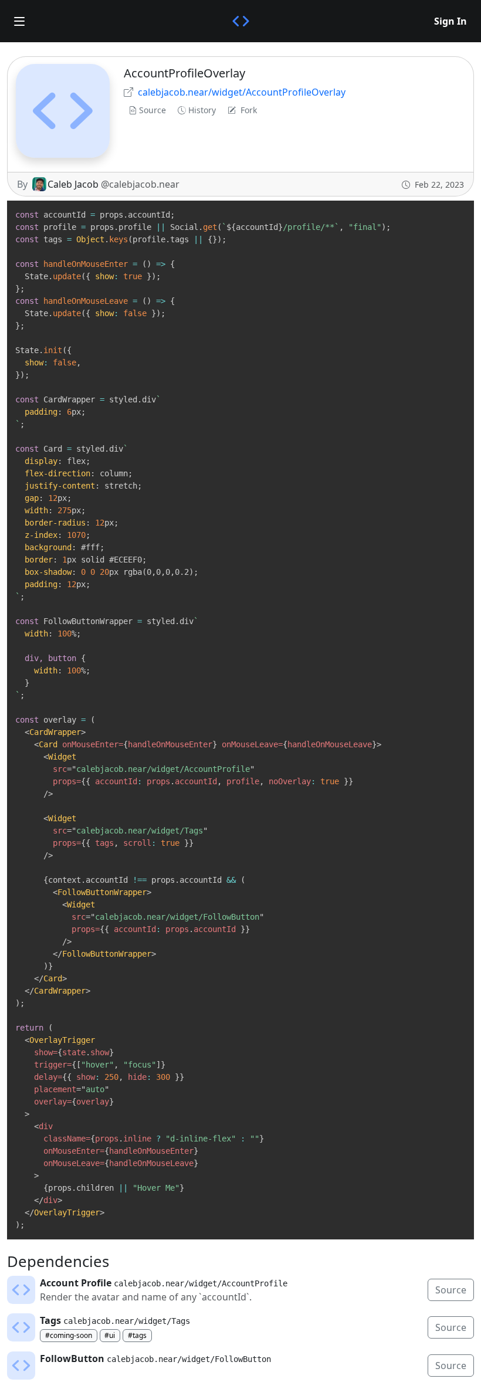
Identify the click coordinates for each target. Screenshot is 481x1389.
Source (152, 110)
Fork (248, 110)
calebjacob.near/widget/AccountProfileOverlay (241, 92)
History (202, 110)
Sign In (450, 21)
